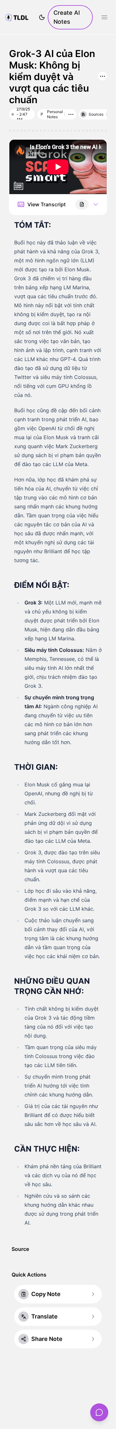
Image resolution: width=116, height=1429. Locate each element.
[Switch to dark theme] (42, 17)
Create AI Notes (66, 17)
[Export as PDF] (82, 204)
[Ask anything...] (99, 1412)
